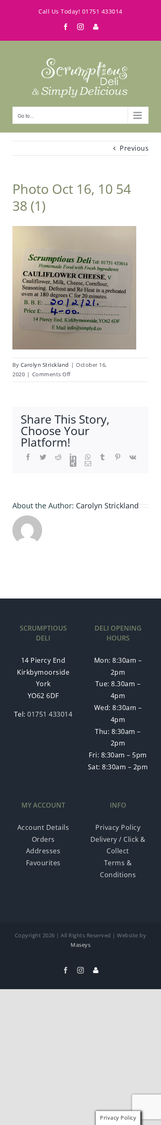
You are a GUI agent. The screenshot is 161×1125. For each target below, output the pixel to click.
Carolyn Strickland (45, 364)
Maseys (80, 944)
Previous (134, 148)
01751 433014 (102, 11)
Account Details (43, 827)
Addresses (43, 850)
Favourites (43, 862)
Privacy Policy (117, 827)
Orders (43, 839)
